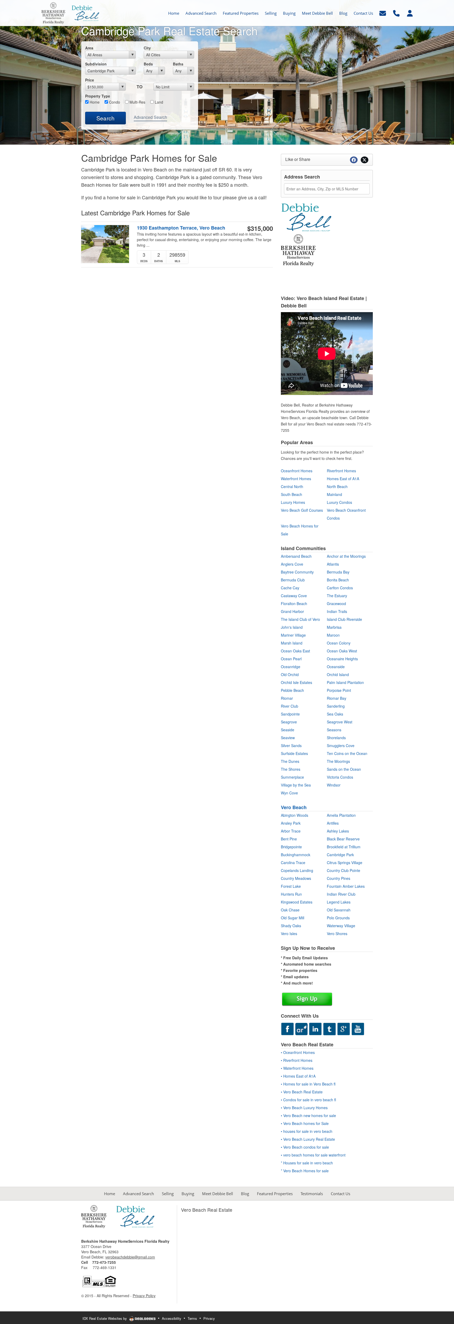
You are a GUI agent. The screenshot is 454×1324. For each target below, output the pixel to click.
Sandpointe (290, 714)
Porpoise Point (339, 690)
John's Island (292, 627)
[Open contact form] (382, 12)
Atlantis (333, 564)
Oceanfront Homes (296, 470)
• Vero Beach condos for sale (305, 1147)
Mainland (334, 494)
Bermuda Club (293, 579)
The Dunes (290, 761)
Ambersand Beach (296, 556)
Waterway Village (341, 925)
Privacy (209, 1318)
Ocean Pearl (291, 658)
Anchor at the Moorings (346, 556)
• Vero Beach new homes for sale (308, 1115)
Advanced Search (150, 117)
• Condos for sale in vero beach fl (308, 1099)
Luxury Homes (293, 502)
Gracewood (336, 603)
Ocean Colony (338, 643)
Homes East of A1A (343, 478)
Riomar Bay (336, 698)
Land (158, 102)
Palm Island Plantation (345, 682)
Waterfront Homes (296, 478)
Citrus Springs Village (344, 862)
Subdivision (96, 64)
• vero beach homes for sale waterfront (313, 1155)
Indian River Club (341, 894)
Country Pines (338, 878)
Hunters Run (291, 894)
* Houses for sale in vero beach (307, 1162)
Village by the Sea (296, 785)
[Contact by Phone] (396, 12)
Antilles (333, 823)
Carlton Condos (340, 587)
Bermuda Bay (338, 572)
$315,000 (260, 228)
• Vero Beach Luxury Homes (304, 1107)
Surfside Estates (294, 753)
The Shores (290, 769)
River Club (289, 706)
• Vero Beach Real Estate (302, 1091)
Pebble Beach (292, 690)
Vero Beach (294, 807)
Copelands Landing (297, 870)
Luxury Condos (339, 502)
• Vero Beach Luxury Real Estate (308, 1139)
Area (89, 47)
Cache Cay (290, 587)
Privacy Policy (144, 1295)
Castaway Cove (294, 595)
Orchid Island (338, 674)
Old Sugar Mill (292, 917)
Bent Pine (289, 838)
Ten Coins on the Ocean (347, 753)
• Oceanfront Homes (298, 1052)
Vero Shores (337, 933)
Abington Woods (294, 815)
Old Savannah (338, 909)
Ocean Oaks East (295, 650)
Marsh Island (291, 643)
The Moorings (338, 761)
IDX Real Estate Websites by (105, 1318)
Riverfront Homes (341, 470)
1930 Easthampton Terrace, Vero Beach (181, 228)
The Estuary (337, 595)
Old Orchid (290, 674)
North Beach (337, 486)
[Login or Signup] (410, 12)
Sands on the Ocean (344, 769)
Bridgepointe (291, 846)
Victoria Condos (340, 777)
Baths (178, 64)
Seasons (334, 729)
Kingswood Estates (296, 902)
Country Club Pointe (343, 870)
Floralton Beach (294, 603)
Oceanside (336, 666)
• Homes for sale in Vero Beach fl (308, 1084)
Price (89, 80)
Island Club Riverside (344, 619)
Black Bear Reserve (343, 838)
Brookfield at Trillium (343, 846)
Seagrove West (339, 721)
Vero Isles (289, 933)
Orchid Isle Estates (296, 682)
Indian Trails (337, 611)
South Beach (291, 494)
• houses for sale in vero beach (306, 1131)
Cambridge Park (340, 854)
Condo (114, 102)
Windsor (333, 785)
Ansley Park (291, 823)
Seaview (288, 737)
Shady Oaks (291, 925)
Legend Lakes (338, 902)
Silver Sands (291, 745)
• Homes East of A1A (298, 1076)
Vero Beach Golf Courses (302, 510)
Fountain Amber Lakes (346, 886)
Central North (292, 486)
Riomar (287, 698)
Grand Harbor (292, 611)
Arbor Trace (291, 831)
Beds (148, 64)
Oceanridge (290, 666)
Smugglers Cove (340, 745)
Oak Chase (290, 909)
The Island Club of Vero (300, 619)
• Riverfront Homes (296, 1060)
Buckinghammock (295, 854)
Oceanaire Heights (342, 658)
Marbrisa (334, 627)
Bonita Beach (338, 579)
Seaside (287, 729)
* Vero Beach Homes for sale (305, 1170)
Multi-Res (136, 102)
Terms (192, 1318)
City (147, 47)
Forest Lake (291, 886)
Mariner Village (293, 635)
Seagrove (289, 721)
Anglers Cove (292, 564)
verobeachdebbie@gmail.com (130, 1257)
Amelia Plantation (341, 815)
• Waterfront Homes (297, 1068)
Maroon (333, 635)
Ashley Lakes (338, 831)
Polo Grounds (338, 917)
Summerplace (292, 777)
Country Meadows (296, 878)
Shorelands (336, 737)
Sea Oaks (335, 714)
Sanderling (336, 706)
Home (94, 102)
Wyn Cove (289, 792)
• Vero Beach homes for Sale (305, 1123)
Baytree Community (297, 572)
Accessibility (171, 1318)
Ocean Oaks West (342, 650)
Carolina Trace (293, 862)
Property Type (97, 96)
